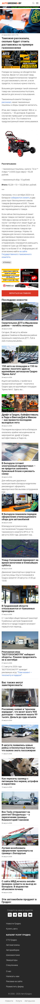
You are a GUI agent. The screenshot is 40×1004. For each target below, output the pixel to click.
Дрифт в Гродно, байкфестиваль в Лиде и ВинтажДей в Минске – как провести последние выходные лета (20, 418)
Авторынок (30, 1001)
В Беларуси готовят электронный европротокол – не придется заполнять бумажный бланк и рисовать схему (18, 468)
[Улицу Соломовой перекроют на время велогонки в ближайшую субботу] (20, 548)
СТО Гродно (11, 940)
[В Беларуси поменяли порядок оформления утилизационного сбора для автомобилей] (20, 502)
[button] (33, 3)
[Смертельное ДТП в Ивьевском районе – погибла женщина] (20, 311)
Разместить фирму (15, 986)
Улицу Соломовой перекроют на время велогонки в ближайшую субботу (20, 563)
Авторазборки (12, 950)
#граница (6, 262)
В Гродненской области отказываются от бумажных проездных (18, 609)
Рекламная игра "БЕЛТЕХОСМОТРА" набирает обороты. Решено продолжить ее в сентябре (19, 655)
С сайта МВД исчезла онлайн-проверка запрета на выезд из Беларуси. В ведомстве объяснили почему (19, 885)
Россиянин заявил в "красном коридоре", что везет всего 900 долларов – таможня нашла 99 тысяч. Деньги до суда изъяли (19, 713)
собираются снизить (20, 198)
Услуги (19, 1001)
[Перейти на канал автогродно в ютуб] (30, 915)
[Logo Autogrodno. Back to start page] (12, 3)
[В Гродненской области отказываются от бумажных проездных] (20, 594)
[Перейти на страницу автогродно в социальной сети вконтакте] (20, 915)
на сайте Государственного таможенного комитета (16, 254)
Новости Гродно (13, 923)
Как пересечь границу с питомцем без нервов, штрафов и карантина (20, 781)
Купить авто (12, 929)
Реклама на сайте (14, 981)
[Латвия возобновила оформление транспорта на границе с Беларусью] (20, 836)
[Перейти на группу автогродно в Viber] (25, 915)
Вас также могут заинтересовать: (12, 684)
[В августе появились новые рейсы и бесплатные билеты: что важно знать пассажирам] (20, 733)
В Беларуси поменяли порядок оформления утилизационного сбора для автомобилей (19, 517)
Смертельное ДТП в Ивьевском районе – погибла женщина (20, 324)
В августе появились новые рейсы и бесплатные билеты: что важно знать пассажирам (19, 748)
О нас (8, 971)
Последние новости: (15, 299)
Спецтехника (12, 965)
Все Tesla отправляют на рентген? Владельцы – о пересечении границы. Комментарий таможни (16, 816)
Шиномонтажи (13, 955)
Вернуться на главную (20, 293)
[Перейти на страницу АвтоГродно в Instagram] (10, 915)
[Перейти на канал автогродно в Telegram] (15, 915)
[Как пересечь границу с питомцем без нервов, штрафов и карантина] (20, 767)
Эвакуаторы (12, 960)
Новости (9, 1001)
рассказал (6, 102)
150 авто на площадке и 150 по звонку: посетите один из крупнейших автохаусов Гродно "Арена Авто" (19, 370)
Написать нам (12, 976)
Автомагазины (13, 945)
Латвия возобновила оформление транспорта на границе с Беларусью (17, 851)
